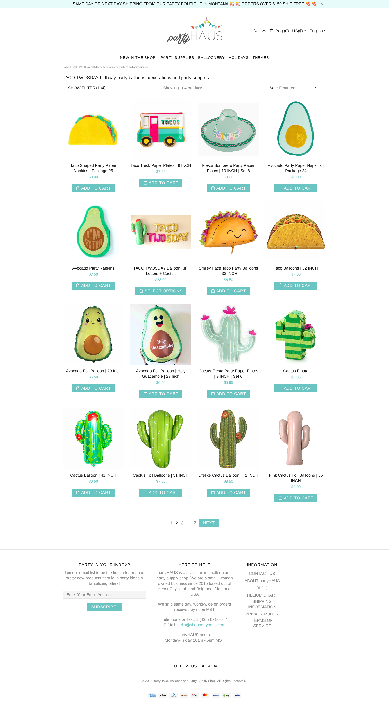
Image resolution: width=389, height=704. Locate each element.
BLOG (262, 588)
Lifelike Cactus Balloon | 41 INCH (228, 475)
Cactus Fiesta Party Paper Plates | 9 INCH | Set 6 (228, 374)
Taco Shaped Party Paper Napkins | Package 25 (93, 168)
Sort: (273, 88)
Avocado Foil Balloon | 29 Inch (93, 371)
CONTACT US (262, 573)
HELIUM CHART (262, 595)
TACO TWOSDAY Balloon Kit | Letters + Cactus (160, 271)
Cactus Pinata (295, 371)
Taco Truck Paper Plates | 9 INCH (161, 165)
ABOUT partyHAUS (262, 580)
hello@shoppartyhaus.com (201, 625)
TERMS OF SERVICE (262, 623)
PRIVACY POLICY (262, 614)
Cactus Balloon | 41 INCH (93, 475)
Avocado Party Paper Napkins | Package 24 (296, 168)
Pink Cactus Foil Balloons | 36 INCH (296, 478)
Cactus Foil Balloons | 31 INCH (161, 475)
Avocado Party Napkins (93, 268)
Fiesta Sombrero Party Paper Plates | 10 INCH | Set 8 (228, 168)
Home (66, 67)
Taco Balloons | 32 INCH (296, 268)
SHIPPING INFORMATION (262, 604)
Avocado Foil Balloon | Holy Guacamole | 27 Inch (160, 374)
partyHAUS (194, 30)
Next (209, 523)
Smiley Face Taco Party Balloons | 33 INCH (228, 271)
